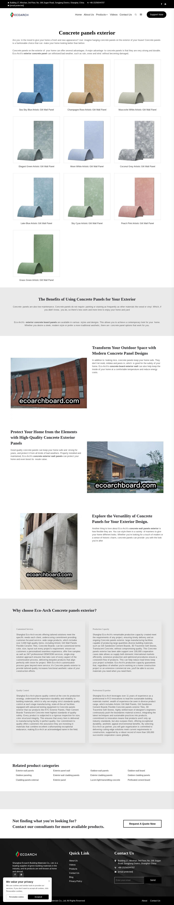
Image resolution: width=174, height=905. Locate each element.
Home (78, 14)
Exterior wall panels (25, 771)
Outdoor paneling (24, 775)
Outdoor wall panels (99, 771)
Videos (114, 14)
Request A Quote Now (142, 823)
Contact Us (126, 14)
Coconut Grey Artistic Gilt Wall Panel (137, 166)
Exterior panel (59, 780)
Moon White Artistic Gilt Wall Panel (87, 166)
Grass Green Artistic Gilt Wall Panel (36, 280)
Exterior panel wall (61, 771)
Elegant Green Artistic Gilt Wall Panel (36, 166)
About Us (89, 14)
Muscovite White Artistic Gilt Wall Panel (137, 110)
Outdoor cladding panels (139, 775)
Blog (71, 877)
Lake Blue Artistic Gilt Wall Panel (36, 223)
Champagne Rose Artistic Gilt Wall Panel (87, 110)
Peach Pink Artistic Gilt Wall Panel (137, 223)
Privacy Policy (75, 881)
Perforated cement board (139, 780)
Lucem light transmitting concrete (105, 780)
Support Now (156, 14)
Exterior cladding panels (101, 775)
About (144, 901)
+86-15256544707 (96, 3)
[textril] (19, 14)
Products (101, 14)
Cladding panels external (27, 780)
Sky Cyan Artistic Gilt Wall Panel (87, 223)
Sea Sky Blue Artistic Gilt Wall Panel (36, 110)
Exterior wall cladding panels (66, 775)
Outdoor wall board (136, 771)
